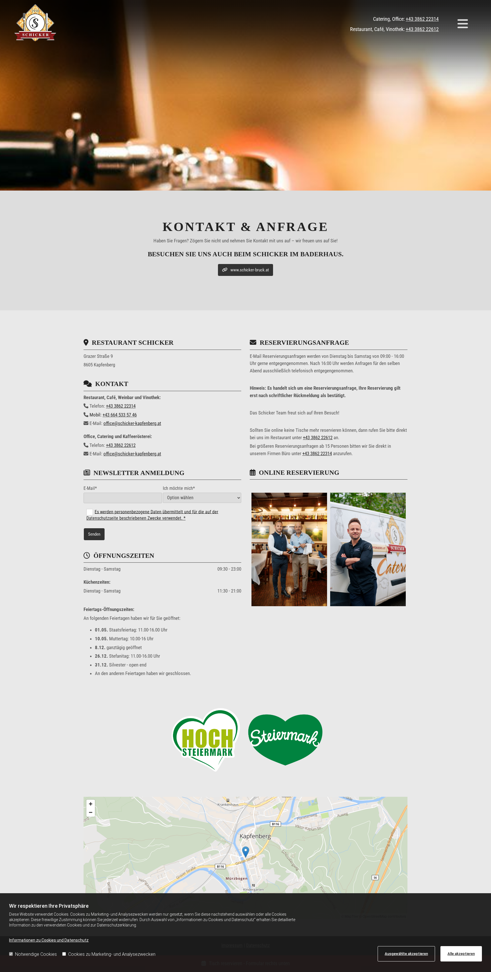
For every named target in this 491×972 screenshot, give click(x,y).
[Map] (245, 858)
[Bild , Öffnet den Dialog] (368, 549)
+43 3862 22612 (422, 29)
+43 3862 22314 (422, 19)
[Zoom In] (90, 804)
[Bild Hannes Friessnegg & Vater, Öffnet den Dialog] (289, 549)
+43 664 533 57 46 (120, 415)
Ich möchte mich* (179, 488)
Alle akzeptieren (461, 954)
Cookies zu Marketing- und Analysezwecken (111, 954)
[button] (462, 24)
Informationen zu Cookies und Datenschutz (49, 940)
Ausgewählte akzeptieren (406, 954)
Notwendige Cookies (36, 954)
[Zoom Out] (90, 812)
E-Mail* (90, 488)
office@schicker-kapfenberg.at (132, 423)
